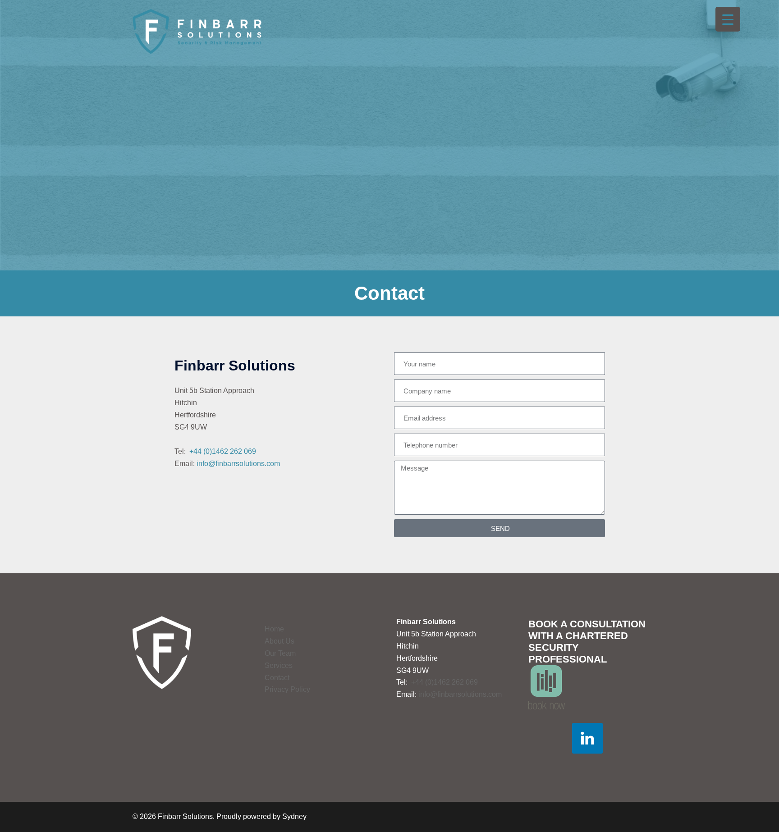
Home (274, 629)
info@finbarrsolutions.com (238, 463)
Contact (277, 677)
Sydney (294, 816)
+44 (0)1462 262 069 (222, 451)
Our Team (280, 653)
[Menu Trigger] (727, 19)
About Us (279, 641)
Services (279, 665)
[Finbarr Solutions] (197, 31)
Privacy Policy (287, 689)
